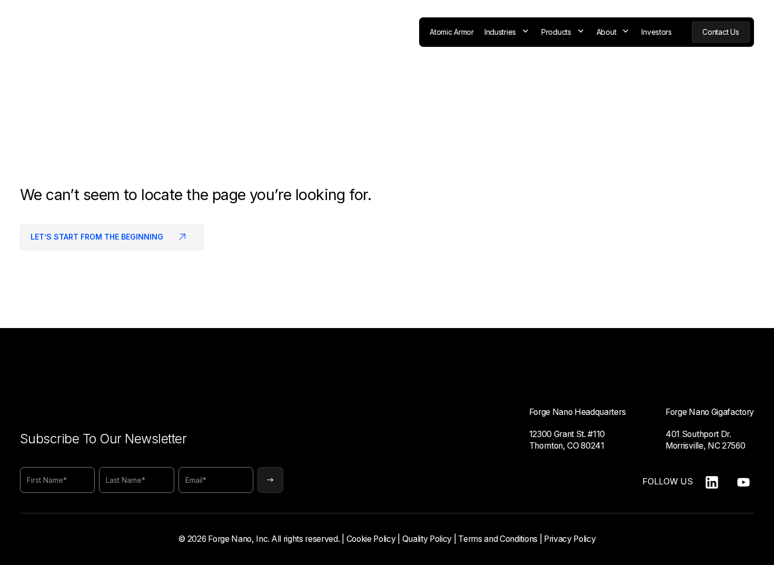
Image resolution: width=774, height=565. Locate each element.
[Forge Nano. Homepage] (54, 32)
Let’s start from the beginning (97, 236)
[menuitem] (452, 32)
